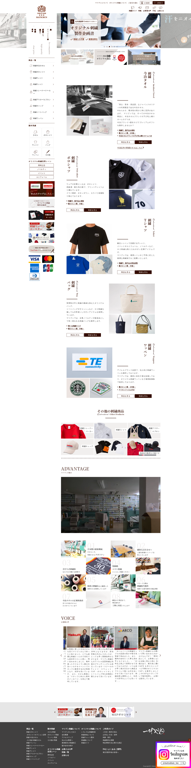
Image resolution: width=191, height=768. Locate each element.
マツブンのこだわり (69, 732)
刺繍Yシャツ (38, 84)
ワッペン (35, 155)
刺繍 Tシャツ (31, 751)
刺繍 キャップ (31, 756)
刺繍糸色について (87, 735)
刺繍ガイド (133, 11)
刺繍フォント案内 (87, 737)
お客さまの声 (67, 749)
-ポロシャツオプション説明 (36, 735)
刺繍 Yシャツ (31, 748)
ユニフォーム (41, 177)
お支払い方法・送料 (110, 735)
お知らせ (161, 11)
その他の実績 (52, 740)
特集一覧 (65, 752)
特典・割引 (107, 737)
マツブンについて (101, 3)
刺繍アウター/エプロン (42, 100)
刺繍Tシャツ (38, 78)
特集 (140, 11)
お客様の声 (147, 11)
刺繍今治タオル (39, 66)
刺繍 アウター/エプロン (34, 754)
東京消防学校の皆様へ (111, 752)
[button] (104, 46)
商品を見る (125, 142)
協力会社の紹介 (67, 745)
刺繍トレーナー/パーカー (42, 92)
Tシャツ (35, 145)
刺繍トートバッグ (40, 112)
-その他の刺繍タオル (33, 740)
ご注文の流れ (133, 3)
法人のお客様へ (67, 740)
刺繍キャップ (38, 106)
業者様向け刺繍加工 (69, 743)
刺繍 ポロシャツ (32, 732)
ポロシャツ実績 (53, 735)
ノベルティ (41, 169)
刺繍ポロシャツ (39, 72)
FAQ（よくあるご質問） (113, 749)
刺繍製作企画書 (108, 740)
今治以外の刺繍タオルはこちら (129, 148)
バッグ (47, 145)
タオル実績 (51, 732)
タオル (35, 135)
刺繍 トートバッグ (33, 759)
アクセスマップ (67, 737)
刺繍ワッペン (38, 118)
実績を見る (143, 142)
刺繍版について (86, 740)
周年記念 (41, 165)
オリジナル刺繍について (118, 3)
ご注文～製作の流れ (110, 732)
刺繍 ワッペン (31, 743)
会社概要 (65, 735)
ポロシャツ (48, 135)
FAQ (154, 11)
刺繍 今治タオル (32, 737)
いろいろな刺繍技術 (88, 732)
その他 (47, 155)
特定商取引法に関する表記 (112, 743)
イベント (41, 173)
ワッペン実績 (52, 737)
